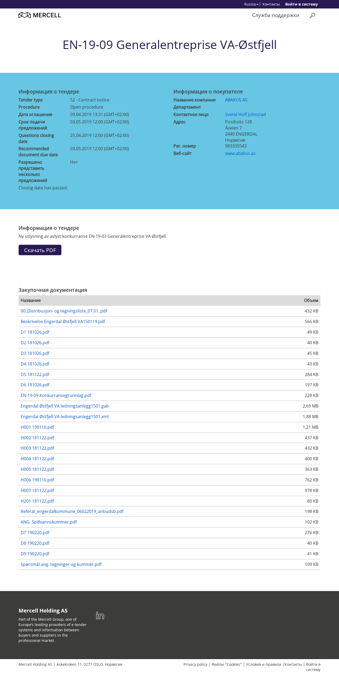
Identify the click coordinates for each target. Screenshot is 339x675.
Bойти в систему (301, 4)
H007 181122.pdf (37, 490)
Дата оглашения (35, 114)
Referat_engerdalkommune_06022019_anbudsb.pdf (72, 511)
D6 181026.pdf (35, 385)
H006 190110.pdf (37, 480)
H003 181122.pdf (37, 448)
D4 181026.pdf (35, 364)
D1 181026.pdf (35, 332)
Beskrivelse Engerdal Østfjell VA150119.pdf (63, 321)
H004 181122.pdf (37, 459)
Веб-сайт (182, 153)
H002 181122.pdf (37, 438)
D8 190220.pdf (35, 543)
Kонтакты (271, 4)
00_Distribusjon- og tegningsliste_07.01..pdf (64, 311)
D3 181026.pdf (35, 353)
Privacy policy (195, 664)
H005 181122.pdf (37, 469)
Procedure (29, 107)
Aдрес (179, 122)
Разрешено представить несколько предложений (33, 171)
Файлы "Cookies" (227, 664)
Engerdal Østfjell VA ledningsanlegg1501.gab (65, 406)
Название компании (194, 100)
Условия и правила (263, 664)
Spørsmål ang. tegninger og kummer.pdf (61, 564)
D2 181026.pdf (35, 343)
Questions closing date (36, 138)
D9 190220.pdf (35, 554)
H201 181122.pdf (37, 501)
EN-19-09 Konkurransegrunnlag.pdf (56, 395)
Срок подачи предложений (33, 125)
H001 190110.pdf (37, 427)
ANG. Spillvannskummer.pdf (49, 522)
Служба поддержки (275, 15)
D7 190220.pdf (35, 532)
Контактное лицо (191, 114)
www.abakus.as (240, 153)
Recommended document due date (38, 152)
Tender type (31, 100)
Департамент (187, 107)
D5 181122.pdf (35, 374)
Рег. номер (184, 146)
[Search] (312, 15)
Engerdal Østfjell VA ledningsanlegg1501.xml (65, 416)
